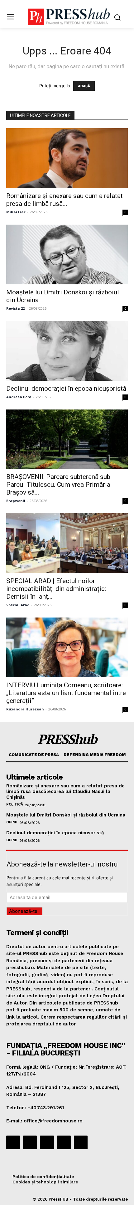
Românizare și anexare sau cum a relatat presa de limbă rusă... (64, 199)
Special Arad (18, 604)
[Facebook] (13, 1142)
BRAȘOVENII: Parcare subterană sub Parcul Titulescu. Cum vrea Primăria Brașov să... (58, 484)
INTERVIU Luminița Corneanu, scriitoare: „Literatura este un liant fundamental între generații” (66, 692)
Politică (14, 804)
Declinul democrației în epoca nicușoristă (66, 388)
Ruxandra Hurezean (25, 709)
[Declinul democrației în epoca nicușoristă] (67, 351)
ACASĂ (84, 86)
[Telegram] (47, 1142)
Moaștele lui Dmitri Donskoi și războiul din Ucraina (65, 815)
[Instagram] (30, 1142)
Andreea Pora (18, 396)
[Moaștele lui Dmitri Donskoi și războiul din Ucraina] (67, 254)
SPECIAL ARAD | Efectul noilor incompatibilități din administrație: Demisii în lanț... (56, 588)
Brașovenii (15, 500)
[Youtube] (81, 1142)
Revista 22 (15, 308)
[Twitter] (64, 1142)
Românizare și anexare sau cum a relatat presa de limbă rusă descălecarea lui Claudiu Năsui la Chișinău (65, 791)
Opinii (11, 822)
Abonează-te (23, 911)
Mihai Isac (16, 212)
